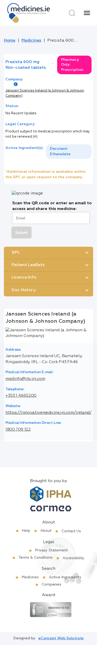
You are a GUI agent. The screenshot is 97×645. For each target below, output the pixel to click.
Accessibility (73, 558)
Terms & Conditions (36, 557)
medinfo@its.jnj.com (25, 379)
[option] (69, 151)
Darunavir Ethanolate (60, 151)
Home (9, 41)
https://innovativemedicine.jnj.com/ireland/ (48, 413)
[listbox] (69, 151)
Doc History (24, 290)
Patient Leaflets (28, 265)
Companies (51, 584)
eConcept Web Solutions (61, 638)
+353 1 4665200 (20, 396)
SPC (16, 253)
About (45, 530)
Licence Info (24, 277)
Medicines (31, 41)
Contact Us (71, 531)
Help (26, 530)
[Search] (72, 13)
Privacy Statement (51, 550)
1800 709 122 (18, 430)
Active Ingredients (65, 577)
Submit (21, 232)
